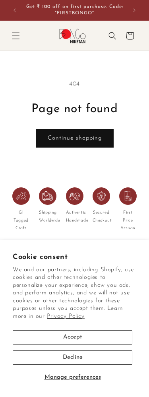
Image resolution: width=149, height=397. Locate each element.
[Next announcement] (134, 10)
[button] (16, 36)
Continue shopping (75, 138)
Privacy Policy (65, 316)
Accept (72, 337)
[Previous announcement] (14, 10)
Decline (73, 357)
